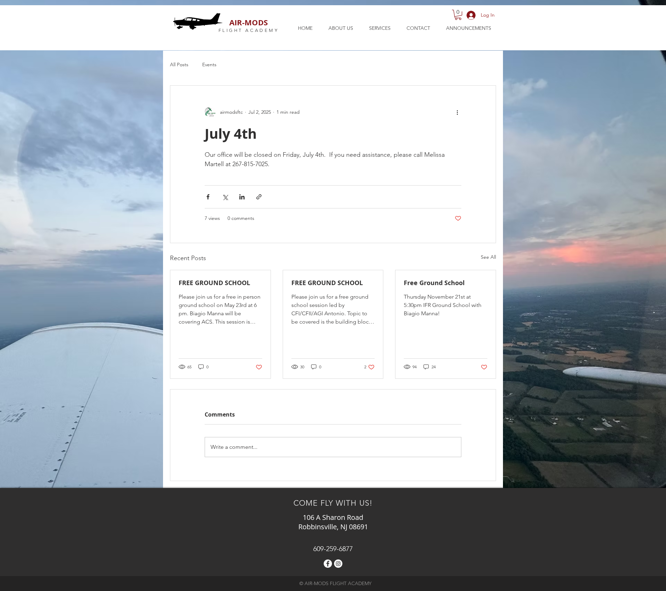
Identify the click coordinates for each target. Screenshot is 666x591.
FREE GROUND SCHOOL (214, 283)
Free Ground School (434, 283)
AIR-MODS (248, 22)
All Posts (179, 64)
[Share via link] (259, 197)
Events (209, 64)
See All (488, 257)
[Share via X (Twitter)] (225, 197)
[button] (458, 15)
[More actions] (457, 112)
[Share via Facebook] (208, 197)
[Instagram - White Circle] (338, 563)
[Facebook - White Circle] (328, 563)
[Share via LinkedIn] (242, 197)
